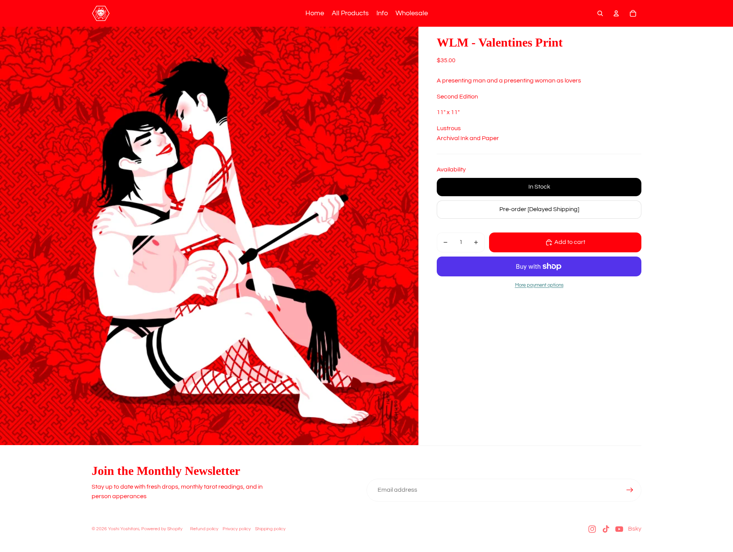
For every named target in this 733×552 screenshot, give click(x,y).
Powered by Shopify (161, 528)
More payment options (539, 285)
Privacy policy (237, 528)
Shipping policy (270, 528)
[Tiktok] (605, 529)
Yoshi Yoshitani (123, 528)
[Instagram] (592, 529)
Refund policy (204, 528)
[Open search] (600, 13)
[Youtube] (619, 529)
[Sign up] (630, 490)
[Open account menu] (616, 13)
